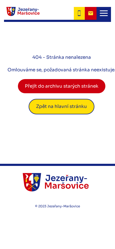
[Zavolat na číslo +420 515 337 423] (79, 13)
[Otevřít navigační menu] (104, 13)
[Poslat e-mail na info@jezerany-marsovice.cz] (91, 13)
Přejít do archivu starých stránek (61, 86)
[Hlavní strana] (22, 13)
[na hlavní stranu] (57, 182)
